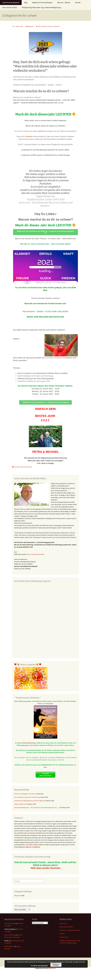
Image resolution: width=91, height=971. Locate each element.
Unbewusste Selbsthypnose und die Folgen (28, 801)
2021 (39, 26)
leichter (44, 26)
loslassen (29, 136)
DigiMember (52, 968)
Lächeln (41, 131)
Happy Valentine (19, 804)
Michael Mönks (9, 946)
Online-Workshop (29, 743)
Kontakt (78, 2)
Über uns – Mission (63, 2)
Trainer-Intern (63, 937)
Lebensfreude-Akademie (10, 2)
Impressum (63, 923)
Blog (25, 2)
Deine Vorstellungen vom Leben (24, 794)
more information (43, 965)
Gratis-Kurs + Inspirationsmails (69, 930)
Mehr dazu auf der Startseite (45, 868)
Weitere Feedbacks (33, 847)
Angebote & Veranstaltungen (42, 2)
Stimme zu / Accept (56, 964)
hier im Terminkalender (34, 554)
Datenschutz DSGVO (66, 927)
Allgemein (30, 26)
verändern (56, 26)
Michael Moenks (9, 923)
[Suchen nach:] (87, 2)
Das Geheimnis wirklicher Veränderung (27, 797)
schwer (49, 26)
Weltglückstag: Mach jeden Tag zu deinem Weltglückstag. (41, 7)
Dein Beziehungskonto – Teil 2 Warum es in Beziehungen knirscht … (36, 808)
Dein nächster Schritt (9, 7)
